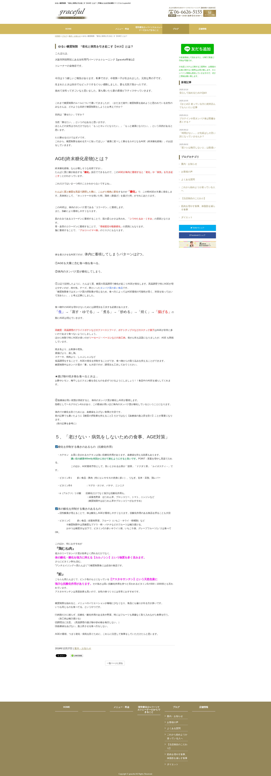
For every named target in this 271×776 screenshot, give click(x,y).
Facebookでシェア (198, 235)
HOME (57, 36)
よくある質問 (188, 179)
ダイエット (187, 217)
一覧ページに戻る (115, 663)
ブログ (64, 36)
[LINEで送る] (77, 655)
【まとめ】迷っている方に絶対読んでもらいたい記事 (197, 104)
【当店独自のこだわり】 (193, 198)
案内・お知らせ (75, 36)
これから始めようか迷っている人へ (198, 189)
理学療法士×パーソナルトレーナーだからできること (149, 709)
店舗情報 (203, 707)
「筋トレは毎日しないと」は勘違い (197, 146)
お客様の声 (187, 171)
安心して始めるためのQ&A (193, 91)
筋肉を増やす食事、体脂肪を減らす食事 (198, 208)
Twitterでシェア (198, 228)
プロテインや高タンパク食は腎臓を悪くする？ (197, 118)
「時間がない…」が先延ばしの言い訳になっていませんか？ (197, 133)
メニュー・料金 (121, 707)
